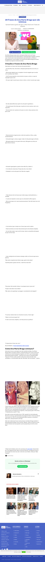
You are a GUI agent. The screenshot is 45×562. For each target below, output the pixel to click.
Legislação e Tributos (27, 540)
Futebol (15, 537)
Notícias (15, 539)
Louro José (29, 449)
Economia (15, 5)
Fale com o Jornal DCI (16, 556)
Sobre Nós (4, 556)
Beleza (15, 544)
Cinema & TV (16, 532)
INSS (20, 5)
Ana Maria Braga (10, 455)
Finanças (27, 535)
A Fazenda (16, 541)
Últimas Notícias (8, 5)
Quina (38, 532)
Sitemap (41, 556)
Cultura (15, 535)
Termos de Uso (35, 556)
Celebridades (22, 16)
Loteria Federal (39, 541)
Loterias (30, 5)
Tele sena (38, 539)
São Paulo (24, 5)
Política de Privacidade (27, 556)
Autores (9, 556)
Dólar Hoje (27, 532)
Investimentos (37, 5)
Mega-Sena (39, 537)
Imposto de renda (27, 544)
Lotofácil (38, 535)
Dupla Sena (39, 544)
